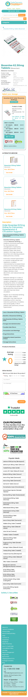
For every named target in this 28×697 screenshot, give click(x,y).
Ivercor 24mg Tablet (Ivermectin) (12, 520)
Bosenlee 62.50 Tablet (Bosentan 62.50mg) (14, 99)
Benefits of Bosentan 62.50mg (12, 316)
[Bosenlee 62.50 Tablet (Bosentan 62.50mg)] (8, 113)
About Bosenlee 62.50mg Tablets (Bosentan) (13, 235)
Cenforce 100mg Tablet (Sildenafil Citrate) (12, 557)
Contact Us (5, 637)
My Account (5, 656)
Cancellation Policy (7, 648)
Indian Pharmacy (7, 644)
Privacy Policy (6, 631)
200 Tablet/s (9, 129)
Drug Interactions (8, 334)
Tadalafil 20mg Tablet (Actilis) (11, 468)
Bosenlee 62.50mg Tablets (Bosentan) (14, 29)
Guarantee (5, 639)
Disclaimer (5, 642)
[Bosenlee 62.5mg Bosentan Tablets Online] (14, 44)
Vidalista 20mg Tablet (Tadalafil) (12, 523)
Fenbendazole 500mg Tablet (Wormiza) (11, 498)
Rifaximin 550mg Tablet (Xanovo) (12, 474)
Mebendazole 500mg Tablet (11, 507)
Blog (3, 662)
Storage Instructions (9, 342)
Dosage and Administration (11, 324)
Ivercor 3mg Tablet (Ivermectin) (12, 480)
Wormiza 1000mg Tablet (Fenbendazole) (9, 516)
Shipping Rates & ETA (8, 658)
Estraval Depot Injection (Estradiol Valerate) (12, 491)
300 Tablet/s (9, 132)
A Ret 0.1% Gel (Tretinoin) (10, 531)
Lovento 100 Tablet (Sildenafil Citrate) (13, 471)
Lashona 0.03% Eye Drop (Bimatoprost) (13, 461)
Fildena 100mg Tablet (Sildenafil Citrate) (11, 527)
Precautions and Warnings (11, 330)
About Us (5, 627)
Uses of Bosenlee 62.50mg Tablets (13, 312)
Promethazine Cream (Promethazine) (13, 487)
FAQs (3, 635)
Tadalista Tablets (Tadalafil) (11, 534)
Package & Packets (7, 660)
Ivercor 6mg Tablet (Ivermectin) (12, 477)
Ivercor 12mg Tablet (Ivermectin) (12, 584)
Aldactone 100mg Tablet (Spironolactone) (9, 538)
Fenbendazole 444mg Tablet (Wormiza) (11, 511)
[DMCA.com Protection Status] (14, 597)
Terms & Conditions (8, 629)
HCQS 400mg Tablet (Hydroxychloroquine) (9, 575)
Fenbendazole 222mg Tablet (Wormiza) (11, 503)
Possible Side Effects (9, 327)
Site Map (4, 650)
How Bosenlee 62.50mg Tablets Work (13, 320)
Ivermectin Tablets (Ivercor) (11, 484)
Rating (6, 376)
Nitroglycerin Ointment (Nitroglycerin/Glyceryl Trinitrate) (12, 565)
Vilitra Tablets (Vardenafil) (10, 561)
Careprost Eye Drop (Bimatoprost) (12, 554)
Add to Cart (9, 137)
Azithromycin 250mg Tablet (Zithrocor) (14, 464)
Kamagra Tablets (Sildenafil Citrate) (13, 547)
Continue (21, 401)
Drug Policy (5, 654)
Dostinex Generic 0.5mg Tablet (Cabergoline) (11, 579)
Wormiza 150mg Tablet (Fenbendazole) (14, 495)
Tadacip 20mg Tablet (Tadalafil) (12, 550)
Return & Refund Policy (8, 633)
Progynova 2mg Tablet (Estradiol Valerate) (12, 543)
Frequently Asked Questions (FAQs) (12, 338)
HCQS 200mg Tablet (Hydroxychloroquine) (9, 570)
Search (22, 15)
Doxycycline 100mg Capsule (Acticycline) (10, 587)
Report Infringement (8, 652)
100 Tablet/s (8, 125)
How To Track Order (8, 646)
